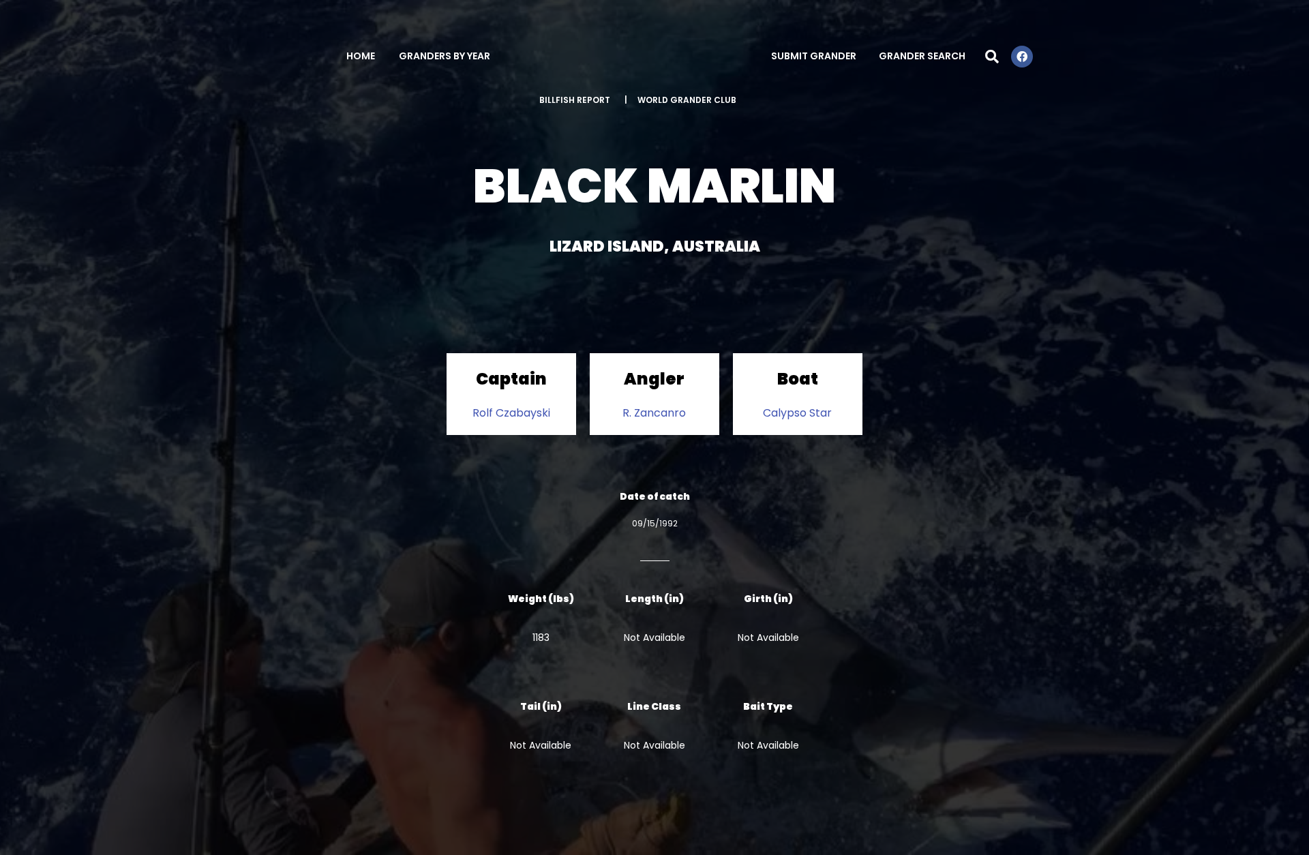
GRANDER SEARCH (922, 56)
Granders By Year (444, 56)
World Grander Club (686, 100)
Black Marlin (654, 186)
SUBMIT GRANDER (813, 56)
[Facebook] (1022, 57)
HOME (360, 56)
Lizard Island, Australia (655, 246)
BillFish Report (574, 100)
